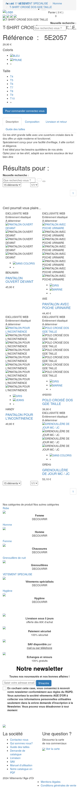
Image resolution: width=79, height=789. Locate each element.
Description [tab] (12, 121)
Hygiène (7, 590)
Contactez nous (19, 739)
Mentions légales (50, 782)
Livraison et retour (56, 121)
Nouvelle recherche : (63, 23)
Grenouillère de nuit (14, 558)
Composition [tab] (32, 121)
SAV (12, 761)
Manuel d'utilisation (21, 765)
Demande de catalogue (17, 752)
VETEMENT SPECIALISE (17, 574)
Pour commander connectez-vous (24, 111)
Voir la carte (53, 749)
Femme (7, 541)
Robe (6, 508)
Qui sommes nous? (21, 743)
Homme (7, 524)
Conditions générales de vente (58, 785)
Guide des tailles (15, 129)
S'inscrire (43, 683)
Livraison (15, 758)
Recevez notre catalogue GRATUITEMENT (32, 720)
